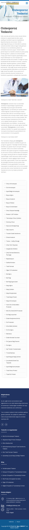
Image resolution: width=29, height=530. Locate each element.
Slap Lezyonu (10, 229)
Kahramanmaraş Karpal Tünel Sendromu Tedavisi (14, 448)
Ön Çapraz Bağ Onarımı (12, 341)
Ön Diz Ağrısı (9, 330)
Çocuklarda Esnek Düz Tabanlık (12, 362)
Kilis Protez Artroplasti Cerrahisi (12, 479)
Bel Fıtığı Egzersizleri (12, 282)
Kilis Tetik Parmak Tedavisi (10, 452)
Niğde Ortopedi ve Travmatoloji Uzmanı (14, 486)
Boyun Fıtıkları (10, 203)
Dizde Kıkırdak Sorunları (13, 337)
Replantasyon (10, 259)
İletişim (18, 521)
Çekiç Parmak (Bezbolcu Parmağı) (13, 254)
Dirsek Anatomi (10, 237)
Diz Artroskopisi (10, 187)
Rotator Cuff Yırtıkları (12, 214)
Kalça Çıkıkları (10, 289)
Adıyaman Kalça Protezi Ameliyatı (12, 440)
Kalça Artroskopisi (11, 301)
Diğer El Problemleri (11, 270)
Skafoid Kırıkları (10, 262)
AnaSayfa (9, 16)
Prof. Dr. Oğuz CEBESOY (18, 526)
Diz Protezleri (10, 322)
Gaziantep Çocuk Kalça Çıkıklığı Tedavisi (14, 455)
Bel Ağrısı (8, 274)
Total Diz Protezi (11, 374)
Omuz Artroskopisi (11, 184)
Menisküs (9, 334)
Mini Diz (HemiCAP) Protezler (14, 311)
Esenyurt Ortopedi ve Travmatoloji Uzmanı (14, 472)
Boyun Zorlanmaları (11, 207)
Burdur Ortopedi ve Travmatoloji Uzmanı (14, 475)
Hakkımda (11, 521)
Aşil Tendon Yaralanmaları (13, 349)
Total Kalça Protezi (11, 297)
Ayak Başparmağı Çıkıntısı (13, 357)
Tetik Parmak (10, 266)
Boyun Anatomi (10, 199)
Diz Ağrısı (8, 345)
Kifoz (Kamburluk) (8, 443)
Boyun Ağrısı (9, 195)
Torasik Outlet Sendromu (13, 233)
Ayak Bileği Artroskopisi (12, 191)
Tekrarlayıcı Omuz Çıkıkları (13, 218)
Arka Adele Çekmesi (11, 326)
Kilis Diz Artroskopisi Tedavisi (11, 436)
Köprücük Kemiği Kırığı (12, 226)
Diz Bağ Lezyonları (11, 314)
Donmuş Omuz (10, 222)
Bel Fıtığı (8, 278)
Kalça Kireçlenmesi (11, 293)
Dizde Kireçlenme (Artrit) (13, 318)
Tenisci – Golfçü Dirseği (12, 241)
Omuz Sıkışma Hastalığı (12, 210)
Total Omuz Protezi (11, 370)
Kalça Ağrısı (9, 285)
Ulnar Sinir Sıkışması (12, 245)
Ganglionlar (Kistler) (11, 249)
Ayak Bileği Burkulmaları (13, 366)
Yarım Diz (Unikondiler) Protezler (12, 306)
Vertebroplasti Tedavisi (9, 468)
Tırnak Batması (10, 353)
